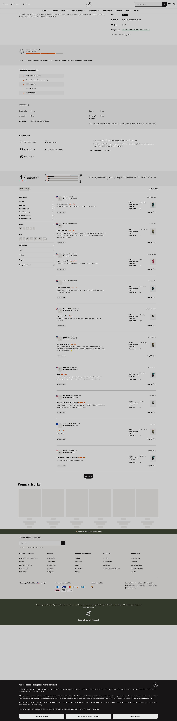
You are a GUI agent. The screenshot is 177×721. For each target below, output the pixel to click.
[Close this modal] (156, 685)
